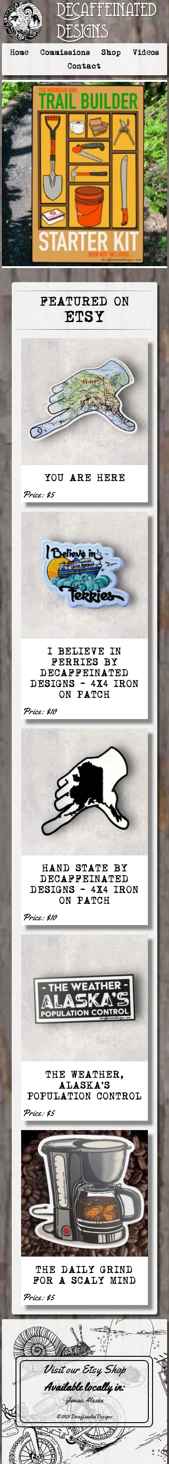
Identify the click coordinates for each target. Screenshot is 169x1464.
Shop (111, 52)
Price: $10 (39, 711)
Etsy (84, 317)
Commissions (65, 52)
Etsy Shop (104, 1369)
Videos (145, 52)
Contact (84, 66)
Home (19, 52)
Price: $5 (38, 494)
